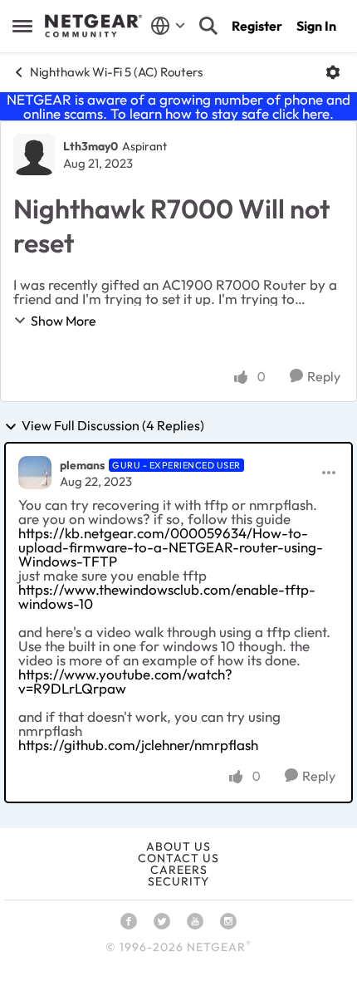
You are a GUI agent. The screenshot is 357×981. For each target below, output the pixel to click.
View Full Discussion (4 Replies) (113, 426)
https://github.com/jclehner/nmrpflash (138, 744)
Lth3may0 (90, 146)
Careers (179, 869)
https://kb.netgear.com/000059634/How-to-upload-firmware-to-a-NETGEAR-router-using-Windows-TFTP (170, 547)
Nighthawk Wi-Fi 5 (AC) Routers (116, 72)
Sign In (316, 25)
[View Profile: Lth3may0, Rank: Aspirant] (34, 154)
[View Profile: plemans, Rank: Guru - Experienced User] (34, 472)
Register (257, 25)
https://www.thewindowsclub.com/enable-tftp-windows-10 (166, 596)
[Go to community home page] (93, 25)
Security (178, 881)
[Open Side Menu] (22, 25)
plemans (82, 465)
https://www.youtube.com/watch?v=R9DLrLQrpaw (125, 681)
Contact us (178, 858)
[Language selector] (168, 25)
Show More (63, 320)
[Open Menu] (333, 72)
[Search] (208, 26)
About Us (178, 846)
